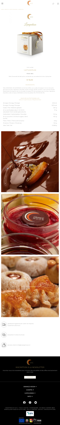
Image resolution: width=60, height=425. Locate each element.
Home (2, 9)
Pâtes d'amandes (14, 9)
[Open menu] (2, 3)
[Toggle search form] (53, 4)
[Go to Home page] (30, 3)
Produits (7, 9)
